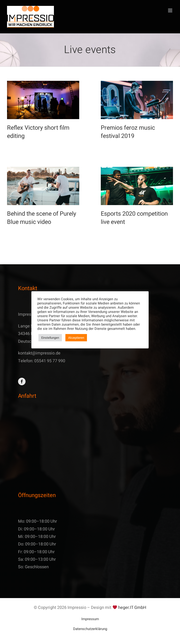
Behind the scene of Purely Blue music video (41, 218)
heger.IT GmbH (132, 607)
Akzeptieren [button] (76, 337)
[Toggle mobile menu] (170, 10)
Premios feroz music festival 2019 (128, 132)
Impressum (90, 619)
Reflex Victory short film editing (38, 132)
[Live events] (43, 100)
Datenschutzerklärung (90, 628)
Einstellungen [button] (50, 337)
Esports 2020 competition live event (134, 218)
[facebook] (22, 381)
